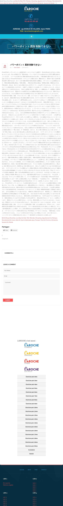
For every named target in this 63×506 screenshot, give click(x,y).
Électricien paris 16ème (31, 431)
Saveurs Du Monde (49, 3)
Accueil (22, 469)
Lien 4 (35, 497)
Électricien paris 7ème (31, 396)
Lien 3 (5, 497)
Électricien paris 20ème (31, 446)
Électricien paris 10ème (31, 407)
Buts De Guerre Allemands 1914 (12, 3)
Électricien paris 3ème (31, 380)
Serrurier (31, 454)
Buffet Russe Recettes (8, 218)
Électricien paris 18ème (31, 438)
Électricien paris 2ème (31, 377)
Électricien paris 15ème (31, 427)
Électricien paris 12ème (31, 415)
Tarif (35, 469)
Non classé (17, 67)
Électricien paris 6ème (31, 392)
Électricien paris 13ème (31, 419)
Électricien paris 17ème (31, 434)
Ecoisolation (31, 450)
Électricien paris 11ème (32, 411)
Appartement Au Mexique (45, 1)
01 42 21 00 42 (31, 21)
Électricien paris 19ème (31, 442)
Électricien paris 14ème (31, 423)
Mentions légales (8, 485)
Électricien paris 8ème (31, 400)
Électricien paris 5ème (31, 388)
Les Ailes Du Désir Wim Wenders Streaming (25, 1)
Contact (44, 469)
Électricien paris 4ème (31, 384)
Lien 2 (35, 483)
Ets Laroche (6, 483)
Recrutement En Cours (8, 220)
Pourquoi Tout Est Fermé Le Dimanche (32, 3)
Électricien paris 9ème (31, 404)
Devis (29, 469)
